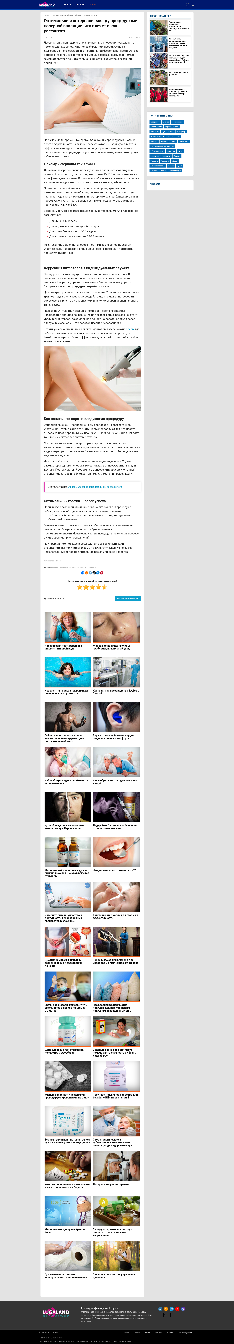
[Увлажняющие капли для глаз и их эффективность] (116, 897)
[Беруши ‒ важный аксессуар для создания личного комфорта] (116, 717)
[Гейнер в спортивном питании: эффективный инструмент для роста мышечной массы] (68, 717)
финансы (155, 131)
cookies (57, 1341)
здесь (130, 329)
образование (173, 136)
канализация (175, 171)
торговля (171, 151)
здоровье (54, 567)
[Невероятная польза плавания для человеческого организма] (68, 672)
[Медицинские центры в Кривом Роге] (68, 1211)
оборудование (157, 151)
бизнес (166, 122)
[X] (94, 572)
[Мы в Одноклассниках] (166, 1309)
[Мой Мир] (98, 572)
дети (180, 151)
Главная (47, 15)
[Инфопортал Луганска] (47, 7)
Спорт (173, 141)
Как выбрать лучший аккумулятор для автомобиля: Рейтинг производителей (179, 59)
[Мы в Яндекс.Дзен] (177, 1309)
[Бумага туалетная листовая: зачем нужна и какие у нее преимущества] (68, 1121)
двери (175, 161)
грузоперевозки (158, 166)
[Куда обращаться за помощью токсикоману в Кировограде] (68, 807)
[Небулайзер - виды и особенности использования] (68, 762)
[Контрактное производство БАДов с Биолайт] (116, 672)
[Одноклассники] (86, 572)
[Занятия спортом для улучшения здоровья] (116, 1256)
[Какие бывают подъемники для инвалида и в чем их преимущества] (116, 942)
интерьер (181, 131)
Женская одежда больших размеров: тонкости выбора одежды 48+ (178, 92)
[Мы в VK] (160, 1309)
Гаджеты (165, 161)
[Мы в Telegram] (172, 1309)
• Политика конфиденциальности (50, 1338)
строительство (171, 127)
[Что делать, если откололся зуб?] (116, 852)
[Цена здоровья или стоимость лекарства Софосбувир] (68, 1031)
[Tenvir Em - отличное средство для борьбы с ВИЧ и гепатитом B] (116, 1076)
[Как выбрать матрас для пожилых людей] (116, 762)
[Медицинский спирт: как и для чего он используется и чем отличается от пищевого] (68, 852)
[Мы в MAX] (183, 1309)
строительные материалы (162, 146)
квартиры (155, 156)
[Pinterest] (101, 572)
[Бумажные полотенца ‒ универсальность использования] (68, 1256)
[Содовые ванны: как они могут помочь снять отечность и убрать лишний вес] (116, 1031)
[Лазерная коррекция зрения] (116, 1166)
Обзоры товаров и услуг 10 (85, 15)
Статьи (55, 15)
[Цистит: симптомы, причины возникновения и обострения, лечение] (68, 942)
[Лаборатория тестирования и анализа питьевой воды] (68, 627)
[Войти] (193, 4)
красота (92, 567)
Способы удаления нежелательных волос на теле (94, 486)
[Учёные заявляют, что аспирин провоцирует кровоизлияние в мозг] (68, 1076)
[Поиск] (187, 5)
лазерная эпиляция (80, 567)
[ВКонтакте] (82, 572)
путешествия (167, 131)
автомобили (156, 127)
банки (171, 166)
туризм (164, 141)
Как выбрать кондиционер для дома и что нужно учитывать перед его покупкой (179, 43)
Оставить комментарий (127, 598)
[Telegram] (90, 572)
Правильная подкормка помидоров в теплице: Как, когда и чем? (179, 26)
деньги (177, 156)
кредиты (166, 156)
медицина (183, 141)
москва (154, 171)
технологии (177, 122)
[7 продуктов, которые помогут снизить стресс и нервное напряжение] (116, 1211)
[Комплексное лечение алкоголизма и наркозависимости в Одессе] (68, 1166)
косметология (65, 567)
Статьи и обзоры (66, 15)
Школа (163, 171)
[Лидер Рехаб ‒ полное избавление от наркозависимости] (116, 807)
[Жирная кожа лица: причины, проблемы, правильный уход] (116, 627)
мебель (154, 141)
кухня (179, 166)
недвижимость (157, 136)
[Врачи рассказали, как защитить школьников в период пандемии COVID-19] (68, 987)
